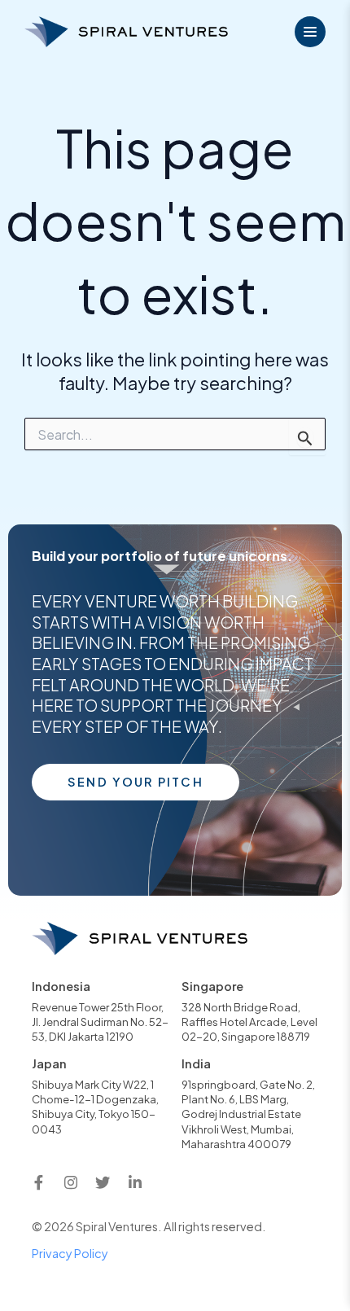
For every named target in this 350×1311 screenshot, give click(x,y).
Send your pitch (135, 781)
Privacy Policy (70, 1253)
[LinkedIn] (135, 1182)
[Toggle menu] (310, 31)
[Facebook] (38, 1182)
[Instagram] (70, 1182)
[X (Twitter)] (102, 1182)
